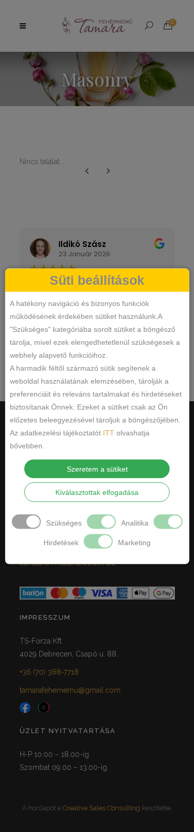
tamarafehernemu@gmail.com (70, 690)
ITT (108, 432)
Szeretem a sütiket (97, 468)
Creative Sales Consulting (101, 808)
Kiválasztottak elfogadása (97, 492)
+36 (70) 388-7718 (49, 672)
